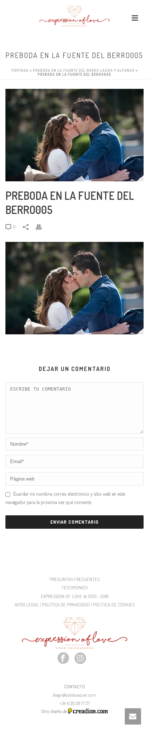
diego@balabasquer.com (74, 695)
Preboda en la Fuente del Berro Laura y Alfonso (84, 70)
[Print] (42, 226)
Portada (20, 70)
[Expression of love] (74, 16)
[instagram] (80, 658)
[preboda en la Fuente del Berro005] (74, 135)
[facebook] (63, 658)
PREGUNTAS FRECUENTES (74, 579)
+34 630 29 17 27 (75, 703)
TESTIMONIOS (74, 587)
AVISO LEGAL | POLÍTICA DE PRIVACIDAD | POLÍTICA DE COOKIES (74, 604)
